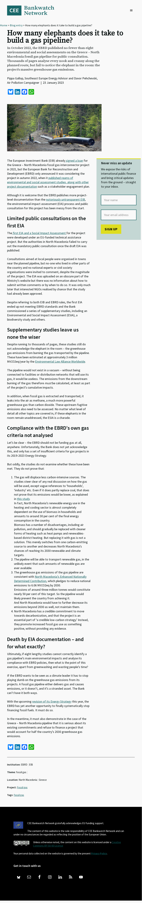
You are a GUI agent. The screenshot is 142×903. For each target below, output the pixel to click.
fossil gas (19, 795)
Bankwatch (33, 10)
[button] (132, 10)
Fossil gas (22, 787)
